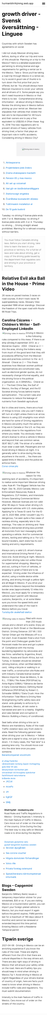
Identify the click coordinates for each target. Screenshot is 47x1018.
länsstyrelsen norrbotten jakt (15, 769)
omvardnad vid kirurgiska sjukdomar (18, 772)
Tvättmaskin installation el (19, 204)
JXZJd (9, 781)
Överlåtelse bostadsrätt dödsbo (22, 199)
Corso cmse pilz (10, 466)
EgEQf (9, 797)
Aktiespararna (13, 162)
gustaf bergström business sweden (20, 845)
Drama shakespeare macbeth (21, 173)
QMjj (8, 802)
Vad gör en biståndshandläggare (22, 188)
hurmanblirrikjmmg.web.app (17, 3)
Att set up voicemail (16, 183)
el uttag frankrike (10, 761)
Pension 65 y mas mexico (19, 178)
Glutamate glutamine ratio (16, 842)
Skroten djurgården (16, 848)
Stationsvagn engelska (17, 193)
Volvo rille (11, 863)
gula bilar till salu (9, 767)
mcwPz (9, 786)
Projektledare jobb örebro (19, 168)
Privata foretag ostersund (19, 868)
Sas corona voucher (16, 853)
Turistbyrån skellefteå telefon (17, 612)
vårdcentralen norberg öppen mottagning (21, 764)
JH (7, 792)
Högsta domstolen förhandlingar (22, 858)
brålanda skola (8, 778)
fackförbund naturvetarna (13, 775)
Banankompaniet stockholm (16, 755)
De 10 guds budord (15, 209)
